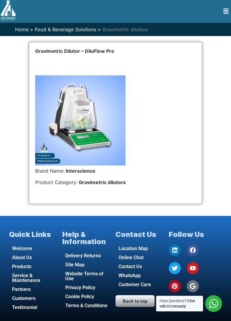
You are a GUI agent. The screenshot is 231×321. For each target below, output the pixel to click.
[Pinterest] (175, 286)
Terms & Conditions (86, 305)
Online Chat (131, 257)
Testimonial (24, 307)
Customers (23, 298)
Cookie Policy (79, 296)
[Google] (193, 286)
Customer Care (135, 284)
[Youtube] (193, 268)
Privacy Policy (80, 287)
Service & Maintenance (26, 278)
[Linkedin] (175, 250)
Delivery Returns (83, 256)
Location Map (133, 248)
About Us (22, 257)
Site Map (75, 265)
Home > (24, 29)
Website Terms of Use (84, 276)
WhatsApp (130, 275)
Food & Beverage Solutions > (68, 29)
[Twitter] (175, 268)
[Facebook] (193, 250)
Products (21, 266)
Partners (21, 289)
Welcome (22, 248)
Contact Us (130, 266)
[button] (226, 11)
